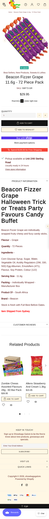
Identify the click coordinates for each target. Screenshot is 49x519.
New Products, (22, 72)
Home (10, 12)
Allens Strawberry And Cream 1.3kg (36, 385)
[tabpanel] (12, 382)
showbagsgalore (14, 4)
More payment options (24, 143)
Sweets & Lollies (37, 72)
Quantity (6, 111)
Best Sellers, (9, 72)
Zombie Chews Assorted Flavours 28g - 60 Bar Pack (11, 386)
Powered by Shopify (24, 479)
